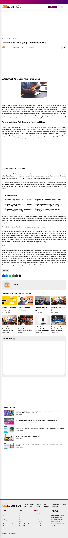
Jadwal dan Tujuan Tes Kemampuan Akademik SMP (19, 200)
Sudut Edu (13, 533)
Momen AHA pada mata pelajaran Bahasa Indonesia (49, 200)
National (5, 514)
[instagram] (7, 2)
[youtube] (10, 2)
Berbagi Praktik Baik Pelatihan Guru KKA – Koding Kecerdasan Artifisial (49, 210)
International (6, 521)
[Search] (65, 2)
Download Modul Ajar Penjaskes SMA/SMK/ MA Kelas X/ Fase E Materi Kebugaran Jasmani (40, 428)
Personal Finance (7, 525)
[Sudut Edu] (11, 8)
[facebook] (2, 2)
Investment (5, 518)
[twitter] (5, 2)
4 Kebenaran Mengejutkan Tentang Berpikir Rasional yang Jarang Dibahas (9, 309)
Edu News (9, 38)
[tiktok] (12, 2)
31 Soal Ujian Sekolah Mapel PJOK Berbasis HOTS (29, 436)
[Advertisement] (34, 23)
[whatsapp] (10, 275)
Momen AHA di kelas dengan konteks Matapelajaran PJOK (19, 205)
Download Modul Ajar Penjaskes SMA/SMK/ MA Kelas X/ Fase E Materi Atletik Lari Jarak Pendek (39, 444)
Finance (5, 516)
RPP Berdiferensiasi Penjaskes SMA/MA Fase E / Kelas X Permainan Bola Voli (36, 420)
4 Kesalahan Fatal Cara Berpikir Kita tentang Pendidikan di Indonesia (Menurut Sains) (49, 205)
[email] (16, 275)
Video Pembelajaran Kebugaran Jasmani (24, 308)
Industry (5, 520)
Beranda (4, 38)
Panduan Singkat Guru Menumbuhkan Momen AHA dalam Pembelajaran (19, 210)
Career (64, 504)
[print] (13, 275)
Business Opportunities (8, 523)
